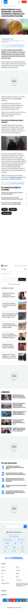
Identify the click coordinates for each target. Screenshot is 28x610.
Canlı (24, 1)
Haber (5, 6)
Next (2, 573)
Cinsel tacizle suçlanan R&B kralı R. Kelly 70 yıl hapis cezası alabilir (12, 193)
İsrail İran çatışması (14, 536)
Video (2, 580)
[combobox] (14, 526)
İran (22, 543)
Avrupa (3, 567)
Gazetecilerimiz (5, 583)
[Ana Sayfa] (1, 6)
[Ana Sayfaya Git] (5, 2)
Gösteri (14, 547)
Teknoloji (13, 551)
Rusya (5, 551)
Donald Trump (21, 539)
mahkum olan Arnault (13, 165)
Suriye (6, 547)
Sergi (22, 547)
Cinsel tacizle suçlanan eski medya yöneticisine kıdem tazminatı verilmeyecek (12, 198)
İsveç (14, 6)
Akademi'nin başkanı (15, 177)
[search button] (25, 526)
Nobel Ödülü (6, 213)
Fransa (22, 551)
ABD (15, 543)
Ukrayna (7, 543)
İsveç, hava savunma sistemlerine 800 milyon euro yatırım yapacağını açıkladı (11, 203)
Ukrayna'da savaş (8, 539)
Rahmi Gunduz (6, 38)
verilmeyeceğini (17, 98)
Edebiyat (12, 209)
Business (3, 570)
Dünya (9, 6)
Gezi (2, 576)
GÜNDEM (5, 392)
